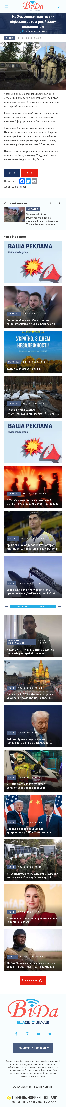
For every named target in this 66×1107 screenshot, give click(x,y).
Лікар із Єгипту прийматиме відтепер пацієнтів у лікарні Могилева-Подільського (30, 651)
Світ (11, 583)
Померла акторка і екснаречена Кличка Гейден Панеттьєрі (32, 920)
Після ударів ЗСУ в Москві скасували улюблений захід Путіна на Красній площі (30, 696)
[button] (58, 203)
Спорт (12, 538)
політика (45, 606)
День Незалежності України (24, 368)
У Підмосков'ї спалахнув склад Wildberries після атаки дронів (26, 785)
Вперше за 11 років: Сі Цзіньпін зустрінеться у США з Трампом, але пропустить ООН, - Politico (29, 830)
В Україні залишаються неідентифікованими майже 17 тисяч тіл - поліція (32, 411)
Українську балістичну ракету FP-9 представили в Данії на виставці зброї (31, 591)
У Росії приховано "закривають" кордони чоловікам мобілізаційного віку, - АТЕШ (32, 875)
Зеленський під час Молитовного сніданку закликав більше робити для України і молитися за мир (42, 219)
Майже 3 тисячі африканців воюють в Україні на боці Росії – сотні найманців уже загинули (31, 964)
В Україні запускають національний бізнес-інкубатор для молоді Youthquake (32, 502)
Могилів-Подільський (17, 642)
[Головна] (21, 31)
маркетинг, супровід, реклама (34, 1102)
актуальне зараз (21, 606)
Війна (10, 38)
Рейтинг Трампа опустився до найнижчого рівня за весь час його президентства (29, 741)
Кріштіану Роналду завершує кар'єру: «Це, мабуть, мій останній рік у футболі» (32, 546)
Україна (33, 209)
